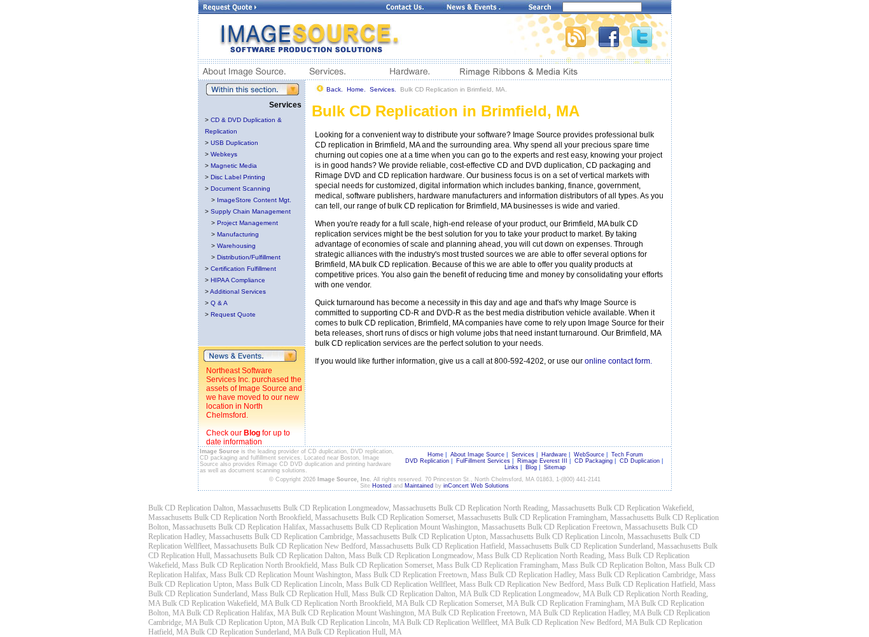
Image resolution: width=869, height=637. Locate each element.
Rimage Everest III (542, 461)
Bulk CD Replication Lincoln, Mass (308, 584)
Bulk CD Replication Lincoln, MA (353, 622)
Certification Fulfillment (243, 268)
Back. (334, 89)
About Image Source (477, 454)
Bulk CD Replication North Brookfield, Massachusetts (276, 517)
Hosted (381, 486)
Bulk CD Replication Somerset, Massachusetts (431, 517)
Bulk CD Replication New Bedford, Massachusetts (337, 546)
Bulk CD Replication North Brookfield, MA (341, 603)
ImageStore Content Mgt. (254, 199)
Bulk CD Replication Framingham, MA (579, 603)
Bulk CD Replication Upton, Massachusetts (468, 536)
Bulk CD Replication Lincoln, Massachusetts (603, 536)
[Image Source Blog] (582, 43)
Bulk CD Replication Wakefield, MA (217, 603)
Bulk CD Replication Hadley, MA (594, 612)
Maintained (419, 486)
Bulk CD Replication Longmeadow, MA (534, 593)
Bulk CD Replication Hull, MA (354, 631)
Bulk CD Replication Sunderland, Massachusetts (627, 546)
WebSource (589, 454)
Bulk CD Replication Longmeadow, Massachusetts (359, 507)
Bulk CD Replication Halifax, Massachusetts (285, 527)
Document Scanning (240, 188)
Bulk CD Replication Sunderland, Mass (208, 593)
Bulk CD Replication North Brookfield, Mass (269, 565)
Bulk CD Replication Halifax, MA (237, 612)
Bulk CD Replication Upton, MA (249, 622)
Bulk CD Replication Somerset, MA (464, 603)
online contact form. (618, 361)
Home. (356, 89)
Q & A (219, 302)
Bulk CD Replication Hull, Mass (319, 593)
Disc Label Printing (238, 177)
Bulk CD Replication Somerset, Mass (396, 565)
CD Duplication (640, 461)
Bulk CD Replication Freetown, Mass (430, 574)
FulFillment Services (483, 461)
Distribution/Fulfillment (249, 257)
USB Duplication (234, 142)
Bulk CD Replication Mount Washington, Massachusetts (440, 527)
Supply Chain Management (251, 211)
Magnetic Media (234, 165)
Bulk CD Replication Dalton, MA (420, 593)
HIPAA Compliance (238, 280)
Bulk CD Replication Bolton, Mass (633, 565)
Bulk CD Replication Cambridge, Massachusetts (327, 536)
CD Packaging (593, 461)
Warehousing (236, 245)
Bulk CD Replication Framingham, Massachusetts (578, 517)
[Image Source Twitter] (651, 43)
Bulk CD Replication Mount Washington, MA (360, 612)
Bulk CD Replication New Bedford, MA (576, 622)
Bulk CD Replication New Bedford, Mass (541, 584)
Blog (252, 432)
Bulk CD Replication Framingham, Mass (516, 565)
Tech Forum (627, 454)
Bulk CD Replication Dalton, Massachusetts (214, 507)
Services (522, 454)
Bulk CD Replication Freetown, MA (486, 612)
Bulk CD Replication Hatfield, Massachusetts (483, 546)
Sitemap (555, 467)
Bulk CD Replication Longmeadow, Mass (430, 555)
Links (511, 467)
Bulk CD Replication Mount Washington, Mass (300, 574)
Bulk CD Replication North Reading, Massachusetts (516, 507)
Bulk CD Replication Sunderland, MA (247, 631)
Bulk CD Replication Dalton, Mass (312, 555)
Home (435, 454)
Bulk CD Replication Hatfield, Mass (661, 584)
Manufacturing (238, 234)
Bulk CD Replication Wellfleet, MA (460, 622)
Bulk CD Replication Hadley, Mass (542, 574)
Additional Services (238, 291)
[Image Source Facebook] (615, 43)
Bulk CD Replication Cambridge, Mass (656, 574)
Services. (383, 89)
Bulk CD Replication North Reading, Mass (560, 555)
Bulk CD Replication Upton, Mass (200, 584)
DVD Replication (427, 461)
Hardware (554, 454)
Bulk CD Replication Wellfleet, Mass (420, 584)
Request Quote (233, 314)
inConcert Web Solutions (476, 486)
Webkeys (224, 154)
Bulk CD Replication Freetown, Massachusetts (598, 527)
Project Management (247, 222)
